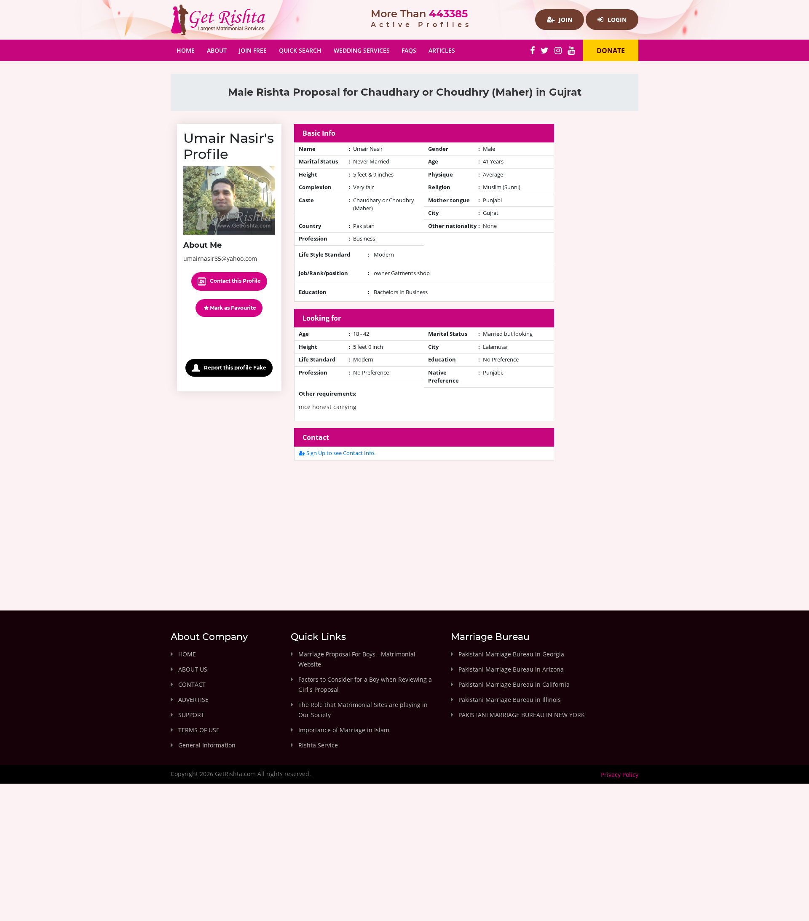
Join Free (253, 50)
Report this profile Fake (234, 367)
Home (189, 50)
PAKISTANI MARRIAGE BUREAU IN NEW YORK (521, 715)
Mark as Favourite (232, 308)
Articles (442, 50)
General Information (207, 745)
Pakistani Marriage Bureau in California (514, 684)
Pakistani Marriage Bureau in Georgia (511, 654)
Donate (611, 50)
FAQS (409, 50)
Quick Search (300, 50)
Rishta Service (318, 745)
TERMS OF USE (199, 730)
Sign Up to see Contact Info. (340, 453)
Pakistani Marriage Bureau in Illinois (509, 700)
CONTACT (192, 684)
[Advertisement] (424, 526)
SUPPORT (191, 715)
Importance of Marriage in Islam (343, 730)
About (217, 50)
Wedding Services (362, 50)
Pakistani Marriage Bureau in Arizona (511, 669)
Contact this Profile (235, 281)
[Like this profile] (262, 185)
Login (616, 20)
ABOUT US (192, 669)
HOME (187, 654)
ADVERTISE (193, 700)
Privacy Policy (619, 775)
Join (564, 20)
